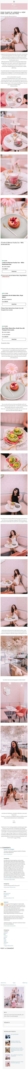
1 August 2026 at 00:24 (8, 945)
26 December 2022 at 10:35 (9, 887)
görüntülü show (7, 893)
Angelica (17, 78)
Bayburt (5, 933)
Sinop (5, 941)
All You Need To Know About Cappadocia (17, 1055)
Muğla (5, 940)
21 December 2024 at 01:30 (9, 925)
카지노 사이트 (8, 876)
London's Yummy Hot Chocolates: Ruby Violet (16, 1041)
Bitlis (5, 938)
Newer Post (3, 982)
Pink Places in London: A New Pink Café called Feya (17, 1062)
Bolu (5, 934)
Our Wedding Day (14, 1034)
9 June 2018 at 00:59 (8, 854)
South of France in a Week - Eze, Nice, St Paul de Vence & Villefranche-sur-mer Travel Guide (17, 1049)
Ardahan (5, 936)
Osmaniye (6, 942)
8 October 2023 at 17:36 (9, 898)
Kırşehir (5, 937)
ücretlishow (6, 894)
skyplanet (6, 902)
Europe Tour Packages (9, 849)
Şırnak (5, 944)
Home (14, 982)
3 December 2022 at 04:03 (9, 879)
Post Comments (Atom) (11, 985)
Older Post (24, 982)
